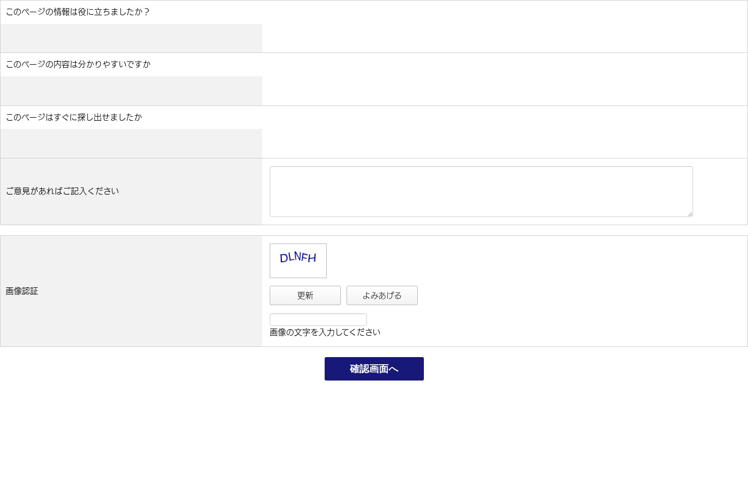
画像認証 (22, 291)
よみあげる (382, 295)
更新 (305, 295)
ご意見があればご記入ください (62, 191)
